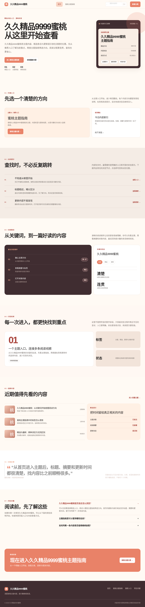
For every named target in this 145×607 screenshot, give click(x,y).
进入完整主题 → (134, 398)
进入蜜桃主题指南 (14, 60)
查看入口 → (136, 180)
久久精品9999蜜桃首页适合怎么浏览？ (75, 503)
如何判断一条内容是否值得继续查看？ (75, 526)
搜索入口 (128, 588)
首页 (59, 4)
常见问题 (137, 588)
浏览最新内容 (31, 60)
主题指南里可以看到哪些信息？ (72, 518)
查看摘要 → (136, 191)
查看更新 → (136, 202)
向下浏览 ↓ (99, 132)
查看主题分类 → (127, 560)
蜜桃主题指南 (70, 4)
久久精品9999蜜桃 (16, 4)
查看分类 (135, 4)
